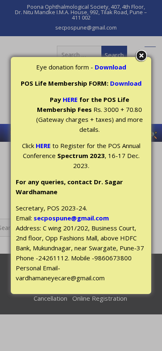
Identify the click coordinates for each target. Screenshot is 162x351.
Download (110, 67)
